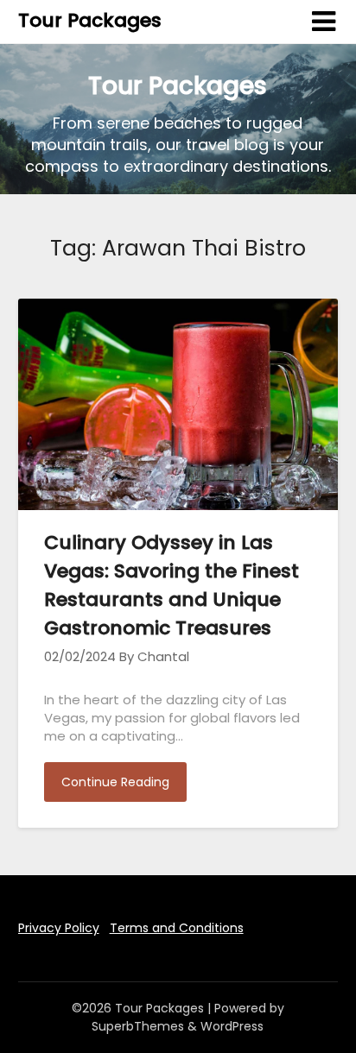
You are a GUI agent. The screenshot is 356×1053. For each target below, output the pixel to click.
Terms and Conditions (177, 927)
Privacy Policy (58, 927)
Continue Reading (115, 782)
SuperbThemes (138, 1026)
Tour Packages (90, 20)
